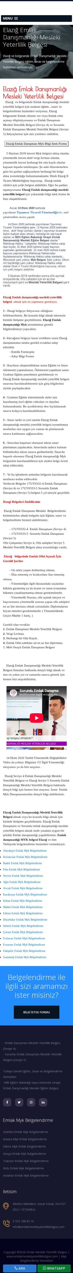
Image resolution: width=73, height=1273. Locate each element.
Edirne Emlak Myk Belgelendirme (23, 913)
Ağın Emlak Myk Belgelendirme (22, 882)
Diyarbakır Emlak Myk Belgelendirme (25, 919)
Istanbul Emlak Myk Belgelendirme (25, 1132)
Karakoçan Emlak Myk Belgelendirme (25, 894)
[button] (36, 18)
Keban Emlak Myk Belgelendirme (22, 900)
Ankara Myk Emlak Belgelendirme (25, 1139)
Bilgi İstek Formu (36, 1012)
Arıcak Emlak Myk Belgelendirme (23, 888)
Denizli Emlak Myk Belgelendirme (23, 925)
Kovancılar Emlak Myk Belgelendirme (25, 857)
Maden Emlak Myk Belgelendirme (23, 907)
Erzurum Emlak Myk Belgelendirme (24, 944)
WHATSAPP (55, 1268)
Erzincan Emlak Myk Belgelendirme (24, 938)
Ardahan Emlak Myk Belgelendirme (26, 1175)
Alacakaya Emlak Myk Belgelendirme (25, 850)
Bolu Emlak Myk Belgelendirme (23, 1168)
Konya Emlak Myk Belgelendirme (24, 1154)
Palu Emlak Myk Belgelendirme (21, 869)
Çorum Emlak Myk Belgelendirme (23, 932)
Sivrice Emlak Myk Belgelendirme (23, 875)
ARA (21, 1268)
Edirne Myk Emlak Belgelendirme (24, 1146)
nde (39, 212)
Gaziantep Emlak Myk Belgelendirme (24, 957)
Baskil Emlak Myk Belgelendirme (22, 863)
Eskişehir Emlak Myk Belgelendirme (24, 950)
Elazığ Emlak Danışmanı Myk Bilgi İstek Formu (36, 143)
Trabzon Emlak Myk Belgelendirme (26, 1161)
